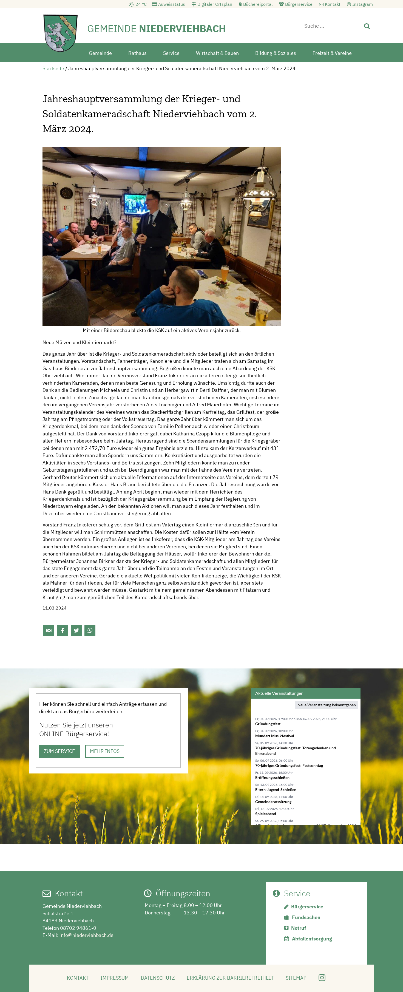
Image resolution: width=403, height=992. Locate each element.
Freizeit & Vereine (332, 53)
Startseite (53, 68)
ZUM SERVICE (59, 751)
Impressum (115, 978)
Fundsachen (306, 917)
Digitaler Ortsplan (214, 4)
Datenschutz (158, 978)
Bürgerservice (299, 4)
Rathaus (137, 53)
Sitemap (296, 978)
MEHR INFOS (105, 751)
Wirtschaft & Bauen (217, 53)
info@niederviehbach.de (86, 935)
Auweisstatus (171, 4)
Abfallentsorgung (312, 939)
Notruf (298, 928)
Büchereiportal (258, 4)
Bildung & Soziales (275, 53)
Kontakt (332, 4)
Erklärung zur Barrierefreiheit (230, 978)
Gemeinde (100, 53)
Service (171, 53)
